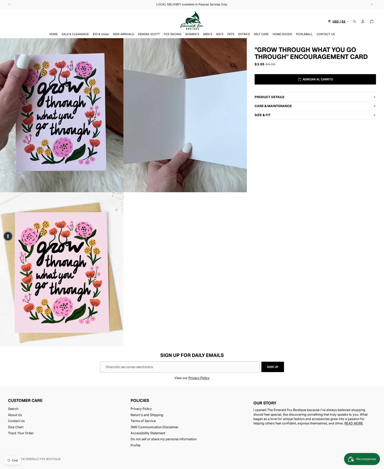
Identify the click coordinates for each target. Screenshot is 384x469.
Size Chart (15, 427)
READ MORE (353, 423)
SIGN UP (272, 366)
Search (13, 409)
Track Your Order (21, 433)
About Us (15, 415)
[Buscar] (354, 21)
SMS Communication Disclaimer (154, 427)
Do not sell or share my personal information (164, 439)
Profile (135, 445)
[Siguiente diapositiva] (371, 4)
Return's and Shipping (147, 415)
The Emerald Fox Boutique (40, 459)
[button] (8, 236)
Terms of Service (143, 421)
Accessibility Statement (148, 433)
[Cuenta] (362, 21)
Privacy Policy (199, 378)
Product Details (269, 97)
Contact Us (16, 421)
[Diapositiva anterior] (9, 4)
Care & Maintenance (273, 106)
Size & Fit (263, 115)
